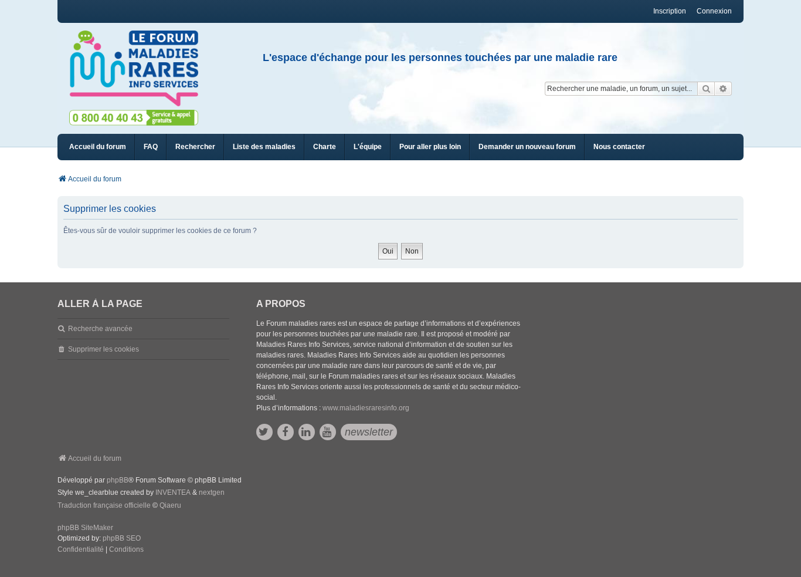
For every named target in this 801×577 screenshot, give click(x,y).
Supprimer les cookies (103, 349)
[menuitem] (264, 147)
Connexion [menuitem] (714, 11)
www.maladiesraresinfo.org (366, 408)
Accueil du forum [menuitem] (97, 147)
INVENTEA (173, 492)
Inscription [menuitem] (669, 11)
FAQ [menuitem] (151, 147)
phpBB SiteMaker (85, 528)
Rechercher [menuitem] (195, 147)
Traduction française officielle (104, 505)
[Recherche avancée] (723, 89)
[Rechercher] (706, 89)
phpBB (117, 480)
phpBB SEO (122, 538)
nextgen (212, 492)
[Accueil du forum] (139, 69)
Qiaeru (170, 505)
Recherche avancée (100, 329)
